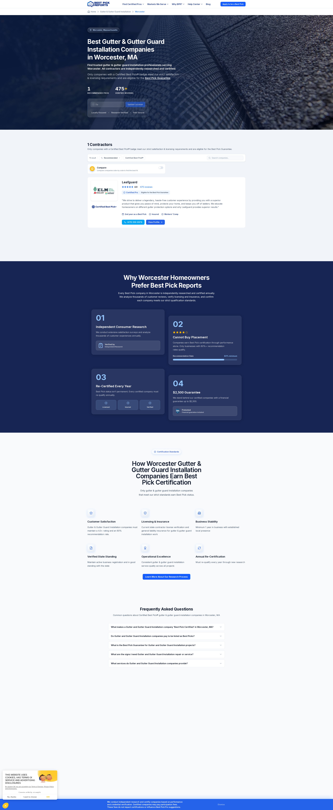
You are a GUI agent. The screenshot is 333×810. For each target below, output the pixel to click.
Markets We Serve (156, 4)
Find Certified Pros (132, 4)
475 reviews (146, 187)
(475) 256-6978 (134, 222)
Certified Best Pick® (134, 158)
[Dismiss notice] (228, 804)
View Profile (153, 222)
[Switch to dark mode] (216, 4)
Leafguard (129, 182)
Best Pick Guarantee (157, 78)
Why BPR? (177, 4)
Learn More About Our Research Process (166, 576)
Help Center (194, 4)
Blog (208, 4)
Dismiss (221, 804)
